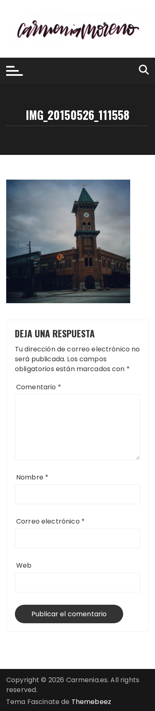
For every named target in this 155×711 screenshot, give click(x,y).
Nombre (32, 477)
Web (23, 565)
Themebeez (91, 701)
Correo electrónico (50, 521)
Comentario (38, 387)
